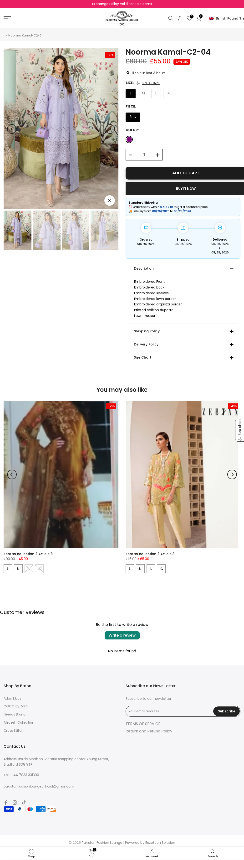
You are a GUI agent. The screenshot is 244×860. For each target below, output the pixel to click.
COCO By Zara (16, 706)
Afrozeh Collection (19, 722)
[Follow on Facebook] (6, 802)
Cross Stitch (14, 730)
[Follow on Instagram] (15, 802)
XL (161, 568)
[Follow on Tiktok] (24, 802)
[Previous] (12, 129)
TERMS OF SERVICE (143, 723)
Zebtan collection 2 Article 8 (28, 553)
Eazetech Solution (160, 842)
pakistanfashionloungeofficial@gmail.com (39, 786)
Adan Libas (12, 698)
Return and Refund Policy (149, 731)
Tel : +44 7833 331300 (21, 774)
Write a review (122, 635)
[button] (148, 83)
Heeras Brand (14, 714)
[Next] (110, 129)
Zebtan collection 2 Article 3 (150, 553)
